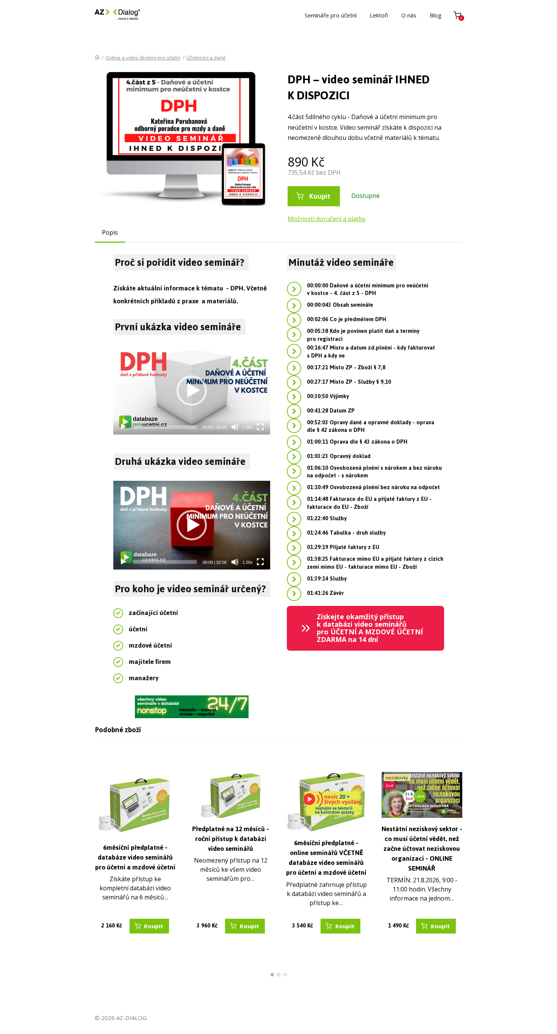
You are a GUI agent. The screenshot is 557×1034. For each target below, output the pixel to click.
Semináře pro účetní (331, 15)
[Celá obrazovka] (260, 427)
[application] (192, 390)
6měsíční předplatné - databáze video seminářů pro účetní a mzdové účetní (135, 857)
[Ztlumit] (235, 427)
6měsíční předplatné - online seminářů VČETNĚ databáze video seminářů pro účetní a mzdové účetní (326, 857)
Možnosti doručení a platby (327, 219)
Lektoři (379, 15)
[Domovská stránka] (97, 57)
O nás (408, 15)
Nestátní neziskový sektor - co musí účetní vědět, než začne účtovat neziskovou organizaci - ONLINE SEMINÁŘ (422, 848)
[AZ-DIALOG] (117, 15)
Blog (435, 15)
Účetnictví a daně (205, 57)
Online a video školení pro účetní (142, 57)
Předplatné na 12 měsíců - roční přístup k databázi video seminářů (230, 838)
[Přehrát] (123, 427)
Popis (110, 232)
